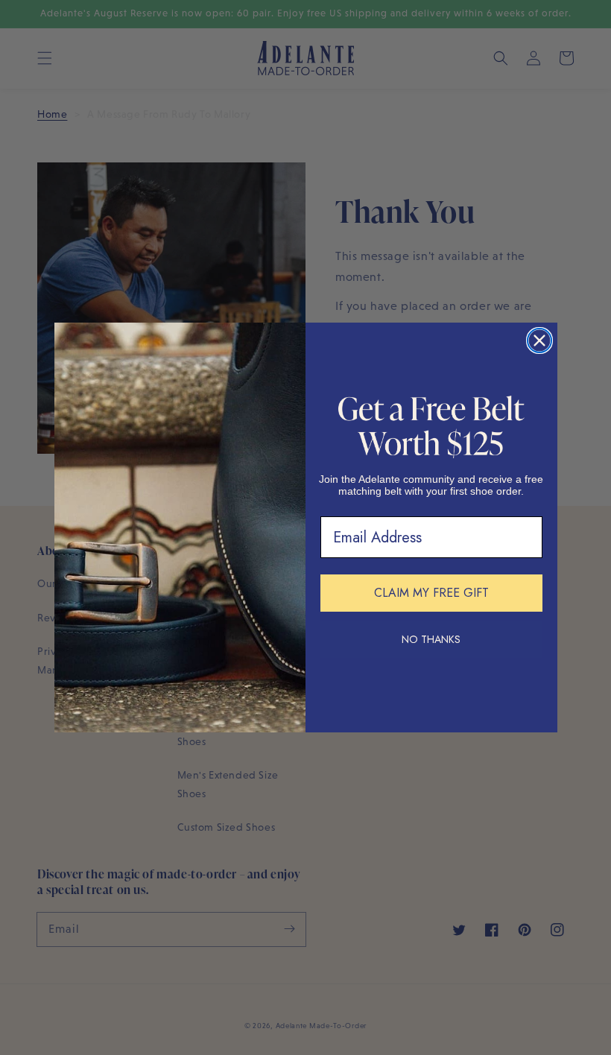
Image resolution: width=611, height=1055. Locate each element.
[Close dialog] (539, 340)
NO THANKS (431, 639)
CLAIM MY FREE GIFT (431, 592)
